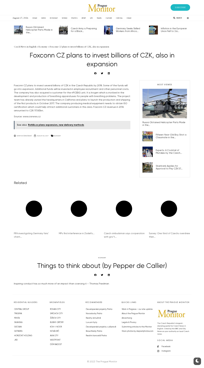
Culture (109, 18)
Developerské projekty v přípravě (101, 327)
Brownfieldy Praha (94, 331)
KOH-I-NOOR (56, 327)
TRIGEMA (18, 314)
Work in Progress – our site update (137, 309)
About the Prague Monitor (133, 314)
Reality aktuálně (93, 318)
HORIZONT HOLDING (23, 336)
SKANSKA (18, 322)
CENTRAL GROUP (21, 309)
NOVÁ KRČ (54, 331)
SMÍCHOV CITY (56, 314)
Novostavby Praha (94, 314)
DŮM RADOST (56, 344)
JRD (16, 340)
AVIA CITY (54, 336)
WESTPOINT (55, 340)
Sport (84, 18)
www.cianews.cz (32, 117)
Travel (99, 18)
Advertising (127, 318)
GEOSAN (18, 327)
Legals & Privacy (129, 322)
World (64, 18)
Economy (54, 18)
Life (91, 18)
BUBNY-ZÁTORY (57, 322)
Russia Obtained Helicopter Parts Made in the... (39, 30)
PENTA (17, 318)
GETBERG (18, 331)
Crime (129, 18)
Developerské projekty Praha (99, 309)
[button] (180, 7)
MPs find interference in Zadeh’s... (77, 233)
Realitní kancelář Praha (96, 336)
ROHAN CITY (55, 309)
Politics (74, 18)
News (43, 18)
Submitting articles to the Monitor (137, 327)
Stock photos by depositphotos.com (137, 331)
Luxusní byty (91, 322)
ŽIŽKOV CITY (55, 318)
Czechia (119, 18)
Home (34, 18)
